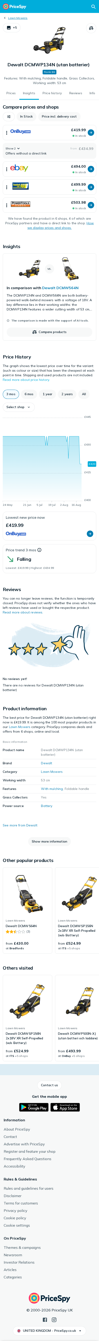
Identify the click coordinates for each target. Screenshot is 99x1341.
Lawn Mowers (18, 18)
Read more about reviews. (23, 612)
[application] (49, 462)
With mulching (52, 789)
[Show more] (6, 132)
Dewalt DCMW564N (60, 287)
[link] (49, 297)
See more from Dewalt (20, 825)
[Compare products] (91, 28)
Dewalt (46, 763)
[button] (11, 27)
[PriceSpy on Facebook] (45, 1319)
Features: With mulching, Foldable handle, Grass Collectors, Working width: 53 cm (49, 80)
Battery (46, 806)
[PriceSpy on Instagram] (54, 1319)
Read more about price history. (26, 380)
